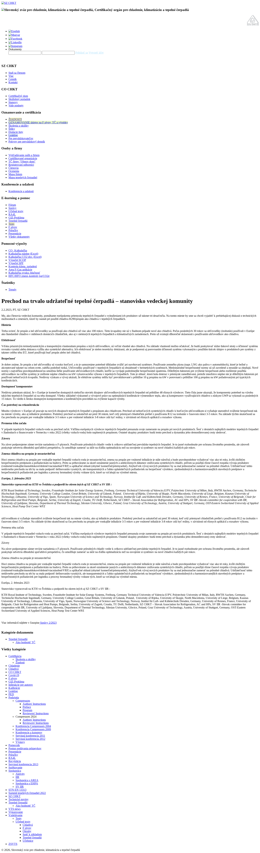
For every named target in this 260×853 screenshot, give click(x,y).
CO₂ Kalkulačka (17, 250)
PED (11, 694)
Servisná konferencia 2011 (30, 735)
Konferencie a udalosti (21, 191)
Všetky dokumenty (19, 236)
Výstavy (20, 742)
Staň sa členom (16, 72)
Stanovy (13, 102)
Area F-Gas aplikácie (20, 269)
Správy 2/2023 (48, 622)
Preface (27, 707)
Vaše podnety (16, 105)
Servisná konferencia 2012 (30, 738)
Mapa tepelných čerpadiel (22, 177)
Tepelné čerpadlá (17, 220)
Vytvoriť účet (96, 52)
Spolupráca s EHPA (27, 783)
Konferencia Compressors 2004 (33, 726)
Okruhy (27, 831)
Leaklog (13, 135)
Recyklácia (14, 761)
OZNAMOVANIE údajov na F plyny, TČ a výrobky (38, 122)
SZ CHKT (14, 796)
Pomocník (14, 745)
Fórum (12, 204)
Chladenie (14, 665)
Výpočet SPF (16, 263)
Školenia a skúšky (18, 125)
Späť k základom (32, 834)
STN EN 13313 (17, 789)
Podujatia (13, 697)
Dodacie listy (15, 132)
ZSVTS (12, 843)
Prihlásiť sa (81, 52)
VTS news (14, 808)
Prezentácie (14, 233)
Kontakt (13, 82)
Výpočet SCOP (17, 260)
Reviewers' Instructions (36, 713)
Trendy (12, 289)
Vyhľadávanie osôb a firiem (23, 155)
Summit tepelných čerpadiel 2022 (27, 792)
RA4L (12, 214)
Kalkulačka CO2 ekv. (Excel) (25, 256)
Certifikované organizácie (22, 158)
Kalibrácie (14, 687)
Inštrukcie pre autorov (20, 684)
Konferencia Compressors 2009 (33, 729)
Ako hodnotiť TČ (25, 642)
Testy (11, 223)
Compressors (23, 700)
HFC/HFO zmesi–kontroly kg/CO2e (29, 275)
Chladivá (13, 668)
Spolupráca (14, 770)
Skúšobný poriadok (19, 99)
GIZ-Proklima (16, 217)
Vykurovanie (15, 812)
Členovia (13, 167)
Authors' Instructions (34, 703)
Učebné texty (15, 211)
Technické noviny (18, 799)
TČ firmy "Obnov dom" (22, 161)
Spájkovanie (15, 767)
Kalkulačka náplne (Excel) (23, 253)
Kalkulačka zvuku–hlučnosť (24, 272)
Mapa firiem (15, 174)
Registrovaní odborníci (21, 164)
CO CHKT (14, 672)
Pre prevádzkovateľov (20, 138)
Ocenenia (13, 171)
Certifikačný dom (18, 95)
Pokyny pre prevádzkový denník (26, 141)
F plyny (12, 227)
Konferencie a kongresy (29, 732)
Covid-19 (13, 675)
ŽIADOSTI (15, 119)
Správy (12, 208)
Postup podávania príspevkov (24, 748)
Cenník (12, 79)
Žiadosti (20, 662)
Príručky (13, 230)
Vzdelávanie (15, 815)
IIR (17, 777)
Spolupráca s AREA (27, 780)
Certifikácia (14, 656)
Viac (11, 75)
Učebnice (28, 840)
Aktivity (20, 773)
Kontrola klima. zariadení (22, 266)
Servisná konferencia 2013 (23, 764)
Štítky (11, 128)
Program (27, 710)
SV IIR (20, 786)
